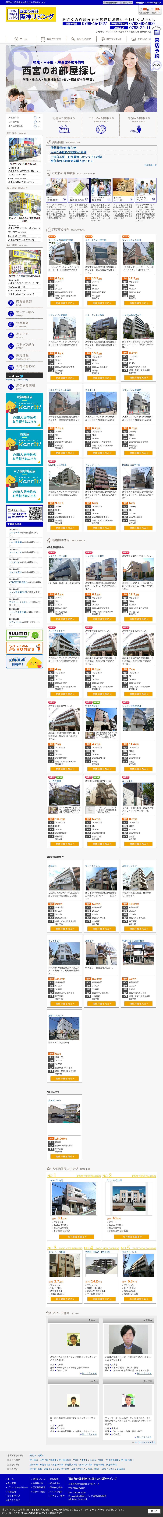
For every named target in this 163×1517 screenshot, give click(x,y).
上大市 (93, 1460)
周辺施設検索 (39, 1487)
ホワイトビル (54, 940)
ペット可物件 (56, 1491)
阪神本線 (34, 1464)
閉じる (154, 1511)
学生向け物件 (56, 1487)
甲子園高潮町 (112, 1460)
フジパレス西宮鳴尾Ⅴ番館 (60, 240)
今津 (73, 1469)
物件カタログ (13, 1500)
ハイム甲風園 (15, 542)
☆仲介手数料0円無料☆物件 (68, 152)
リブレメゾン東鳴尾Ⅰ (58, 315)
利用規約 (11, 1491)
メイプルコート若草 (94, 556)
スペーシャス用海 (57, 1252)
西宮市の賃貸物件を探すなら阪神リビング (92, 1478)
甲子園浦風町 (65, 1460)
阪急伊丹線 (111, 1464)
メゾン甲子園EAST (18, 592)
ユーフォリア (15, 552)
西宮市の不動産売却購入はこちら (71, 161)
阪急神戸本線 (71, 1464)
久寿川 (111, 1469)
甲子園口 (34, 1460)
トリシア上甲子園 (17, 612)
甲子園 (33, 1469)
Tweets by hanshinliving (17, 379)
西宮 (90, 1469)
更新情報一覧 (150, 165)
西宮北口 (81, 1469)
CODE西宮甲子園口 (18, 582)
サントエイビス (92, 866)
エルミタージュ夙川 (57, 556)
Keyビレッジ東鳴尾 (57, 465)
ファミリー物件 (57, 1496)
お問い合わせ (39, 1479)
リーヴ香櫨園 (54, 781)
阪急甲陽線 (99, 1464)
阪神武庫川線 (85, 1464)
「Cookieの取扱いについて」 (33, 1513)
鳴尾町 (53, 1460)
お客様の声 (38, 1483)
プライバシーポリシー (17, 1487)
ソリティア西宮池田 (131, 706)
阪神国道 (121, 1469)
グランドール (15, 622)
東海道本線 (45, 1464)
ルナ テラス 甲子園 (95, 240)
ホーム (10, 1479)
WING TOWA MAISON (97, 1252)
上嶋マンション (129, 866)
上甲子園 (44, 1460)
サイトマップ (13, 1496)
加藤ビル (89, 940)
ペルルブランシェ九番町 (59, 390)
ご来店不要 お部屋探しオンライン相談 (76, 157)
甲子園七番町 (127, 1460)
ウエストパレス (129, 1252)
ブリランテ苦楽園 (114, 1180)
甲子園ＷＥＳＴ (92, 706)
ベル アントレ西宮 (94, 315)
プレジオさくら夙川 (131, 240)
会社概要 (11, 1483)
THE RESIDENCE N (131, 315)
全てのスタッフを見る (145, 1442)
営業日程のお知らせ (63, 147)
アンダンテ (14, 562)
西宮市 (33, 1455)
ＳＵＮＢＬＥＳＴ (56, 631)
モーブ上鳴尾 (56, 1180)
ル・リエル (127, 781)
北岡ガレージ (54, 1100)
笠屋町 (101, 1460)
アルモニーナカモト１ (19, 602)
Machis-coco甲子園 (131, 465)
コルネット (90, 390)
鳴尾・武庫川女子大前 (48, 1469)
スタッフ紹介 (39, 1491)
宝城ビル (52, 866)
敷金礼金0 (55, 1483)
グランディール (92, 465)
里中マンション (55, 1015)
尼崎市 (41, 1455)
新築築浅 (54, 1479)
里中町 (85, 1460)
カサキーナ (14, 532)
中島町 (76, 1460)
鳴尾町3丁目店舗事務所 (133, 940)
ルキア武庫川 (15, 572)
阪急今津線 (58, 1464)
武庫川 (97, 1469)
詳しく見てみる (89, 1373)
